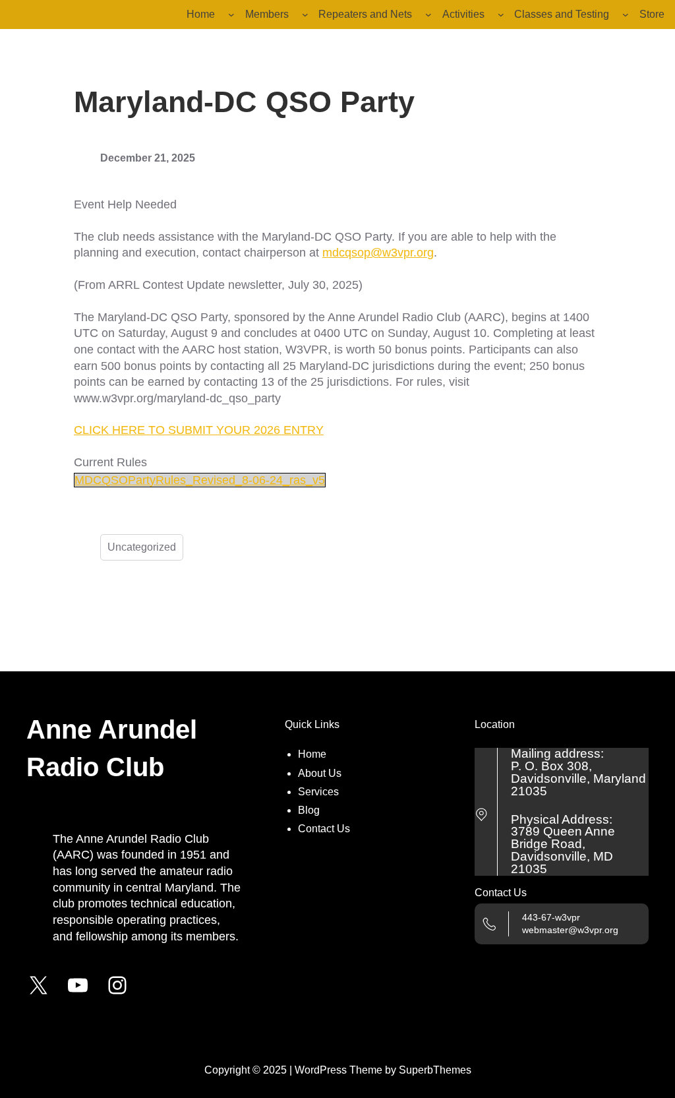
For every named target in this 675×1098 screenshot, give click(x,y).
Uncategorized (141, 547)
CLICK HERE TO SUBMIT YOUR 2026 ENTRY (199, 430)
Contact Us (324, 828)
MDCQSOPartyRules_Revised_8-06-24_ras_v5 (199, 480)
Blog (309, 810)
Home (312, 754)
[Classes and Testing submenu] (625, 14)
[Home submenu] (231, 14)
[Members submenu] (305, 14)
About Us (319, 773)
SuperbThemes (435, 1070)
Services (318, 791)
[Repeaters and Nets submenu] (428, 14)
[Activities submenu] (501, 14)
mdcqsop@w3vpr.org (378, 252)
